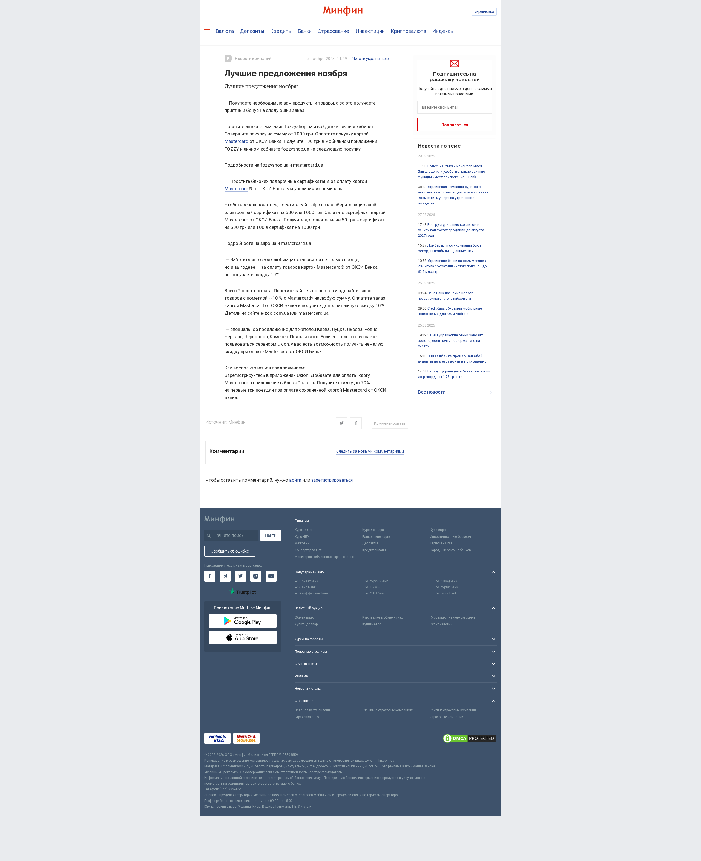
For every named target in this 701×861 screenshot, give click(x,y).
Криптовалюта (408, 31)
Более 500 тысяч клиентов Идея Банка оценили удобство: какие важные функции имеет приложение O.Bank (451, 171)
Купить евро (371, 624)
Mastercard (236, 141)
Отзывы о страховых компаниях (387, 710)
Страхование (333, 31)
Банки (305, 31)
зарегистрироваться (332, 480)
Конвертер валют (308, 550)
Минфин (236, 422)
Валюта (225, 31)
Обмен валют (305, 617)
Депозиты (252, 31)
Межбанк (302, 543)
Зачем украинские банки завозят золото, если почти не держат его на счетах (450, 340)
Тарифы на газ (441, 543)
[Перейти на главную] (350, 11)
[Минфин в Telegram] (225, 576)
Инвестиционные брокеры (450, 537)
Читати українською (370, 58)
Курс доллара (373, 530)
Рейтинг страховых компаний (453, 710)
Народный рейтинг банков (450, 550)
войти (295, 480)
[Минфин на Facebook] (209, 576)
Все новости (432, 392)
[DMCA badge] (469, 739)
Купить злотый (441, 624)
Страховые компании (446, 717)
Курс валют (303, 530)
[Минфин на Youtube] (271, 576)
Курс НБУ (302, 537)
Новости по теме (439, 146)
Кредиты (281, 31)
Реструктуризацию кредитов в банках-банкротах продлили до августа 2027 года (451, 230)
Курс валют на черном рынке (452, 617)
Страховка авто (307, 717)
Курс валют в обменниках (382, 617)
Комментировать (390, 423)
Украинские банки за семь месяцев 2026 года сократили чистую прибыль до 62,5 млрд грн (452, 266)
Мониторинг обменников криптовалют (324, 557)
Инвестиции (370, 31)
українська (484, 11)
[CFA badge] (274, 739)
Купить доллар (306, 624)
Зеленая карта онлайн (312, 710)
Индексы (443, 31)
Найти (270, 535)
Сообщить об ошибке (230, 551)
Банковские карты (376, 537)
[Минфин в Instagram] (255, 576)
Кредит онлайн (374, 550)
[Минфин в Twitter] (240, 576)
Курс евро (438, 530)
